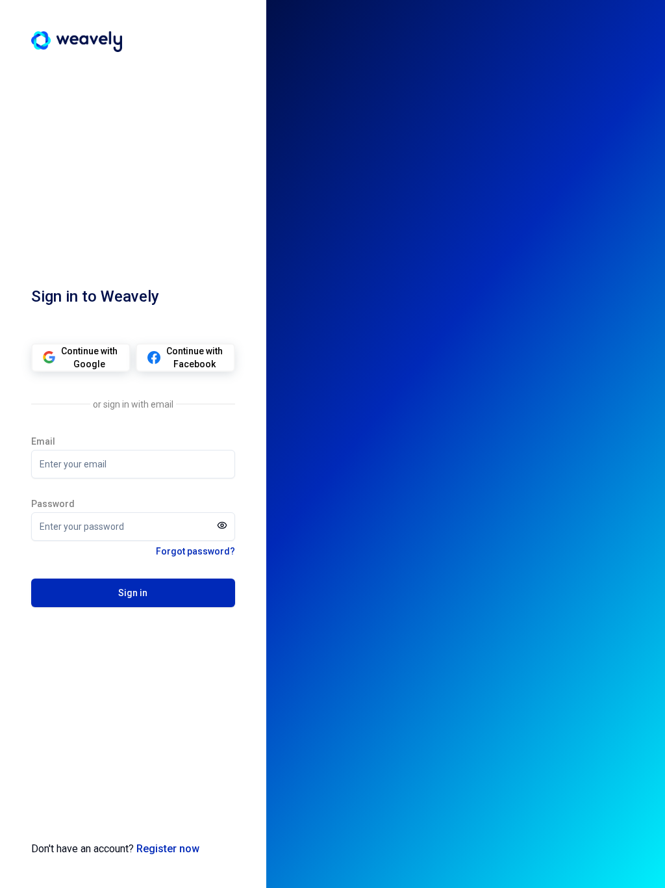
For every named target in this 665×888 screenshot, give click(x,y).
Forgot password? (195, 551)
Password (53, 503)
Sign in (132, 593)
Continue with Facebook (194, 357)
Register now (167, 848)
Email (43, 441)
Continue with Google (89, 357)
